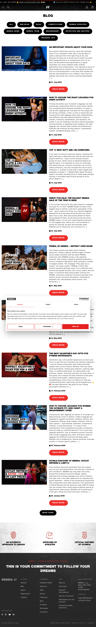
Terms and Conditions (60, 623)
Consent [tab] (20, 304)
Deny (20, 326)
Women (24, 583)
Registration (25, 594)
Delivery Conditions (66, 596)
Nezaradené (52, 31)
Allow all (75, 326)
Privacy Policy (78, 623)
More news (48, 512)
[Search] (8, 7)
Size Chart (63, 586)
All (11, 24)
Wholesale (44, 608)
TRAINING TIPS (48, 38)
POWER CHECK (46, 583)
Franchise (43, 597)
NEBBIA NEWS (13, 31)
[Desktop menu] (3, 7)
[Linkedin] (13, 615)
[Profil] (87, 7)
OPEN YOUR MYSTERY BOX (24, 2)
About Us (43, 586)
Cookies (24, 597)
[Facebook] (2, 615)
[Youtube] (10, 615)
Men (22, 586)
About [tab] (76, 304)
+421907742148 (84, 601)
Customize (47, 326)
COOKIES (90, 623)
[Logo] (13, 7)
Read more (58, 89)
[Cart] (92, 7)
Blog (38, 24)
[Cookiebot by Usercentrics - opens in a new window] (80, 299)
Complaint (44, 612)
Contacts (43, 605)
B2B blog (24, 24)
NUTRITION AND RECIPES (77, 31)
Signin (23, 590)
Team (42, 590)
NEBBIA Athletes (78, 24)
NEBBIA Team (33, 31)
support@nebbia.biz (85, 598)
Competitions (55, 24)
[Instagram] (5, 615)
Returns (62, 583)
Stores (42, 594)
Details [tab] (48, 304)
